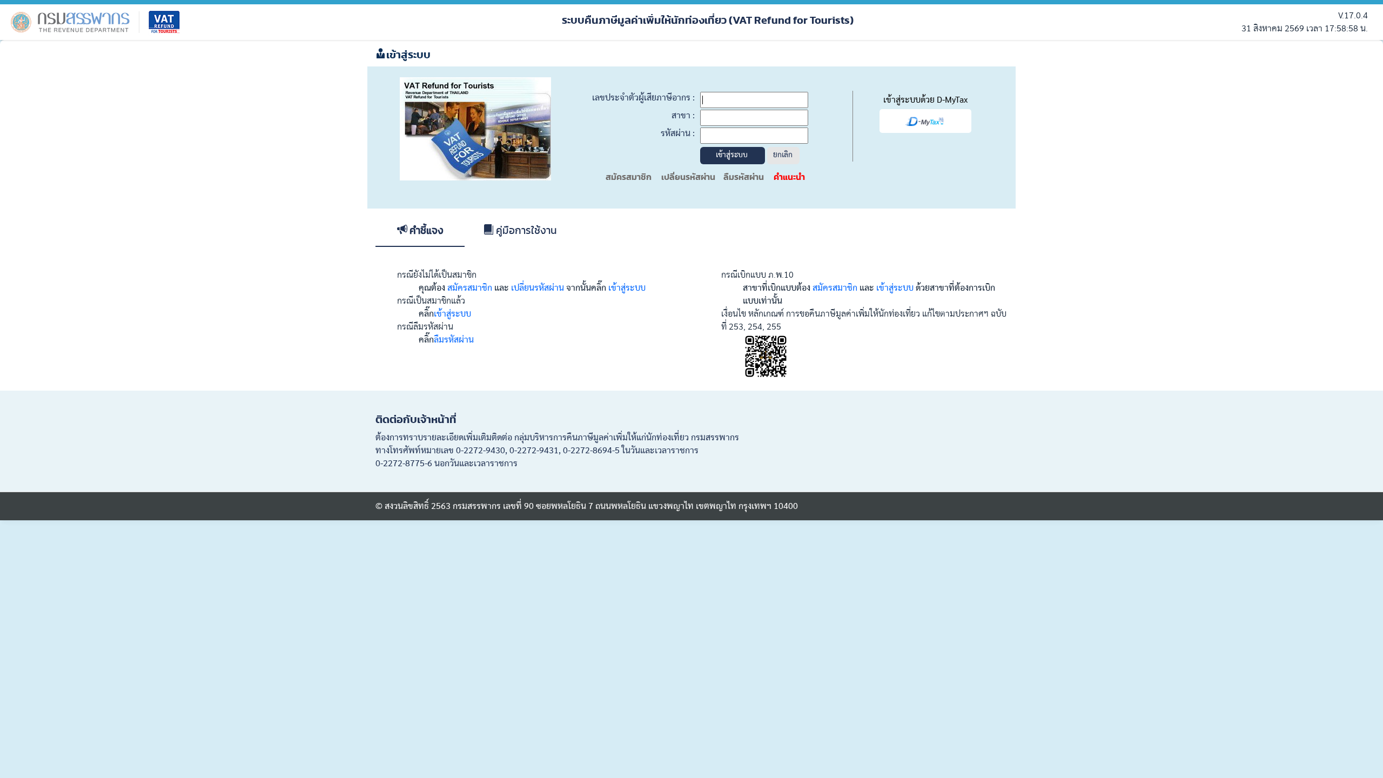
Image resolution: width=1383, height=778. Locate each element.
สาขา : (683, 115)
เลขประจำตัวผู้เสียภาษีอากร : (643, 97)
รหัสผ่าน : (678, 133)
